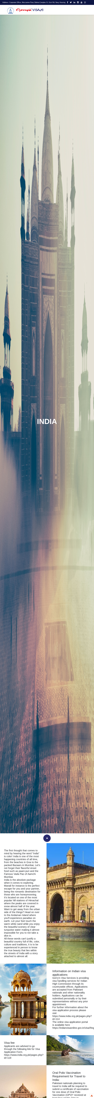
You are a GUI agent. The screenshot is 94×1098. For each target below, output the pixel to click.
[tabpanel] (47, 421)
